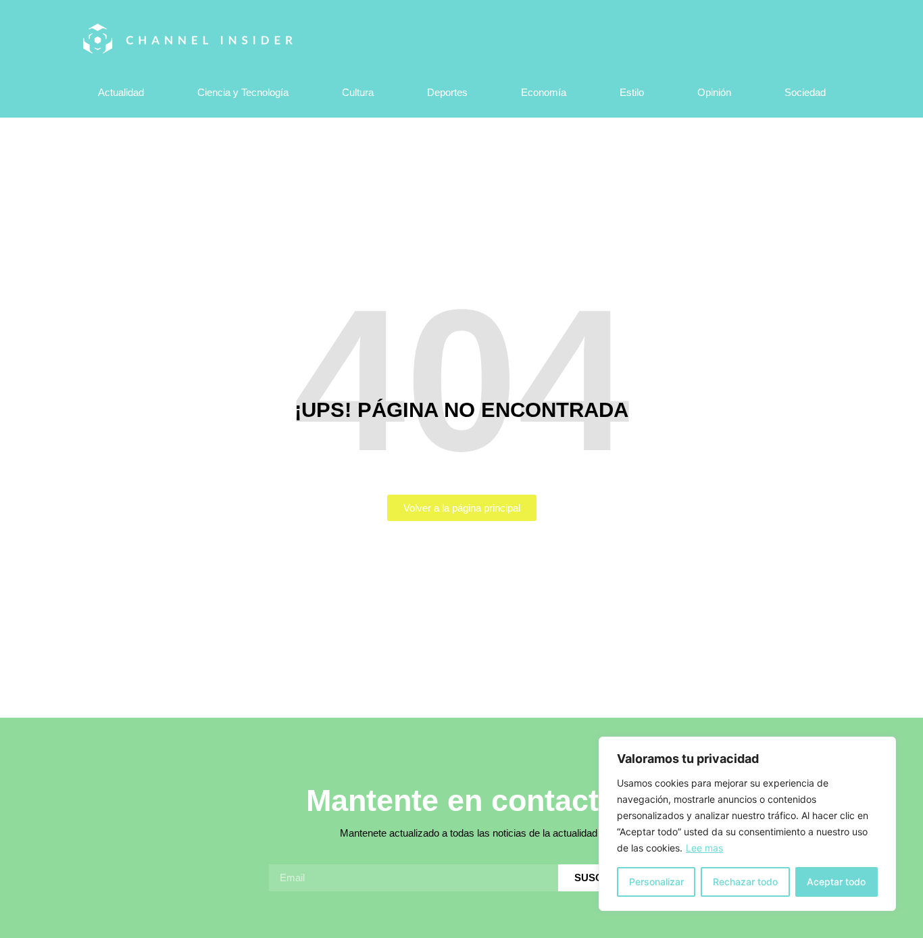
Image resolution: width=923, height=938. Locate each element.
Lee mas (704, 848)
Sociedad (805, 92)
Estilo (632, 92)
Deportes (447, 92)
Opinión (714, 92)
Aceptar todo (836, 881)
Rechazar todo (745, 881)
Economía (543, 92)
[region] (747, 824)
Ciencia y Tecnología (243, 92)
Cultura (358, 92)
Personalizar (656, 881)
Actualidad (121, 92)
